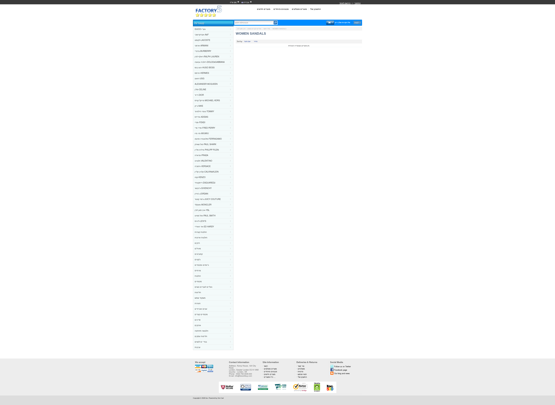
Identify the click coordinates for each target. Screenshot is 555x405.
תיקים (197, 242)
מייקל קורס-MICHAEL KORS (207, 100)
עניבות (197, 347)
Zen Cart (221, 398)
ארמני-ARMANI (201, 45)
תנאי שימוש (302, 374)
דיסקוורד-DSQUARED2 (205, 182)
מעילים (198, 248)
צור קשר (301, 366)
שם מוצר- (247, 41)
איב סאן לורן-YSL (202, 210)
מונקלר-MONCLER (203, 204)
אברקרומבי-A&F (202, 34)
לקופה (356, 22)
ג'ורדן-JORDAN (201, 193)
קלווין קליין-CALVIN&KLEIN (207, 171)
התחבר (357, 3)
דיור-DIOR (199, 94)
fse (207, 398)
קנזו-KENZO (200, 177)
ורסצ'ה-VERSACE (203, 166)
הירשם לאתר (344, 3)
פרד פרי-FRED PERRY (205, 127)
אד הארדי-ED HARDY (204, 226)
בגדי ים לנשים (201, 341)
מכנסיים (198, 281)
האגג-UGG (199, 78)
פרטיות (300, 371)
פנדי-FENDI (200, 122)
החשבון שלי (315, 9)
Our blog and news (342, 373)
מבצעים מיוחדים (281, 9)
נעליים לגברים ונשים (203, 286)
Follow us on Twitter (342, 366)
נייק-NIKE (199, 105)
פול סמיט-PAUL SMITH (205, 215)
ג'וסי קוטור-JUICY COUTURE (208, 199)
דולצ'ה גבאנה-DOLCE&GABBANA (210, 61)
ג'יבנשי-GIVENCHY (203, 188)
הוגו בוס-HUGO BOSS (204, 67)
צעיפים (198, 270)
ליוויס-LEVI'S (200, 221)
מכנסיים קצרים (201, 314)
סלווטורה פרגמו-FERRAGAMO (208, 138)
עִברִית (246, 2)
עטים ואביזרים (201, 308)
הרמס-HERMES (202, 72)
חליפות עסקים (201, 336)
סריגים (197, 319)
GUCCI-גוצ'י (200, 29)
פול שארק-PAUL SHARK (205, 144)
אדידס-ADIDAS (201, 116)
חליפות (198, 292)
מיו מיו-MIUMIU (202, 133)
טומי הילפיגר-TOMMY (204, 111)
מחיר (255, 41)
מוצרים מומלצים (299, 9)
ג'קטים (197, 259)
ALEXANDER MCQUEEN (206, 83)
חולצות (198, 275)
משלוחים (301, 368)
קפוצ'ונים (199, 253)
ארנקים (198, 325)
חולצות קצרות (201, 232)
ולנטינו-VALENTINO (203, 160)
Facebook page (340, 369)
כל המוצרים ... (269, 377)
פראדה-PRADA (201, 155)
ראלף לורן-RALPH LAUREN (207, 56)
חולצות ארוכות (201, 237)
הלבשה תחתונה (201, 330)
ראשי (265, 29)
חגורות (197, 303)
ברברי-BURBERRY (203, 51)
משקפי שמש (200, 297)
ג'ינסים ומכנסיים (202, 264)
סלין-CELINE (200, 89)
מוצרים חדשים (263, 9)
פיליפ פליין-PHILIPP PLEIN (207, 149)
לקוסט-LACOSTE (202, 40)
